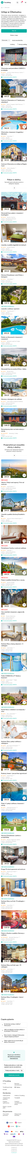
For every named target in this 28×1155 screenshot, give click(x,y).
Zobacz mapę (14, 35)
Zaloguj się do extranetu (17, 1114)
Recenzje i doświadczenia (18, 1084)
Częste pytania (6, 1095)
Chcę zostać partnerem (6, 1114)
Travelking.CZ (14, 1147)
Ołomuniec (7, 7)
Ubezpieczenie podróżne (6, 1098)
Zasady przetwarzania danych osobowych (14, 1143)
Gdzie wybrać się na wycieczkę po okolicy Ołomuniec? (13, 1041)
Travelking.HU (14, 1150)
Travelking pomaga (7, 1087)
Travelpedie (17, 1097)
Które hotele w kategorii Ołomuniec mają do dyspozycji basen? (14, 1035)
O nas (4, 1083)
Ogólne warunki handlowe (14, 1141)
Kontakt (5, 1089)
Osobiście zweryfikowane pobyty (18, 1103)
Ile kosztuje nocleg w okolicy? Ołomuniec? (12, 1024)
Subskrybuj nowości (14, 1075)
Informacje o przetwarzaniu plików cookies (14, 1145)
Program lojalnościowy (6, 1102)
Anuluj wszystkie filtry (17, 40)
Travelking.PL (14, 1152)
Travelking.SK (14, 1149)
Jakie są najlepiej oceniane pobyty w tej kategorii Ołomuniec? (14, 1030)
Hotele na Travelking (19, 1095)
